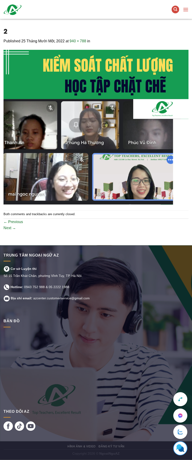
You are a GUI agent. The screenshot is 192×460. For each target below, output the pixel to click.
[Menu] (185, 9)
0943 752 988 (34, 287)
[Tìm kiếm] (175, 9)
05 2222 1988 (59, 287)
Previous (13, 222)
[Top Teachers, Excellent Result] (32, 9)
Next (10, 228)
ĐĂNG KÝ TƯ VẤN (112, 446)
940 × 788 (78, 41)
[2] (96, 127)
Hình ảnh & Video (81, 446)
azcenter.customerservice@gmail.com (61, 298)
